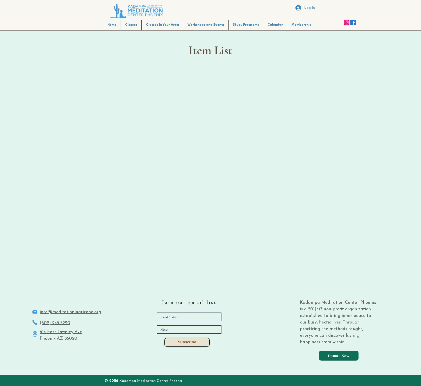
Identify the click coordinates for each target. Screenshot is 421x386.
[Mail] (35, 312)
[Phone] (35, 322)
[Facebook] (353, 22)
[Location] (35, 333)
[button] (162, 25)
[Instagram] (346, 22)
